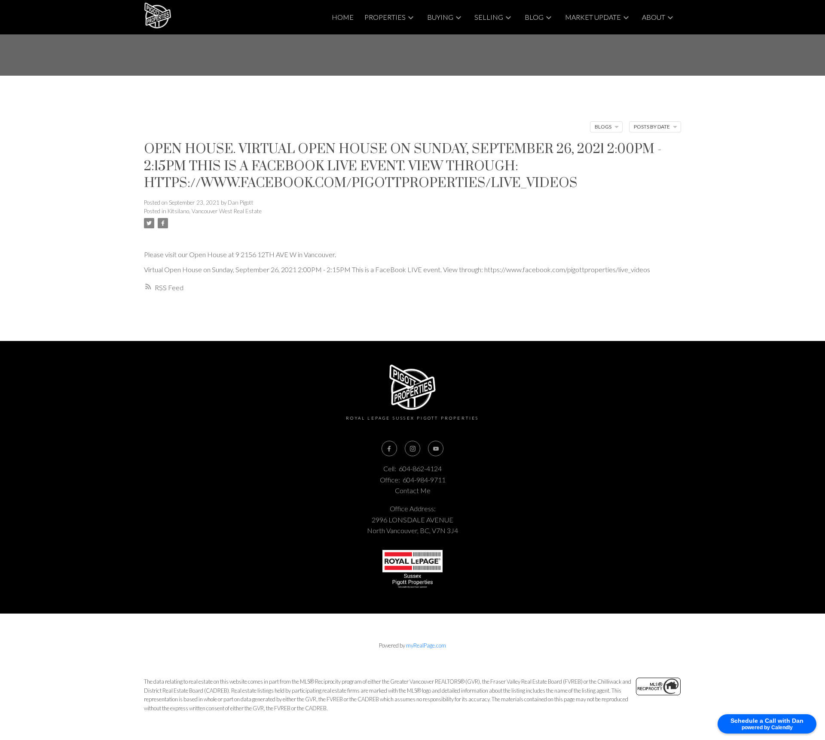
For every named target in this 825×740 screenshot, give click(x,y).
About (653, 17)
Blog (534, 17)
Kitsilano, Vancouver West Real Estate (215, 211)
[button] (389, 448)
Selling (488, 17)
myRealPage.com (426, 645)
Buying (440, 17)
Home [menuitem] (343, 17)
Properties (385, 17)
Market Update (593, 17)
